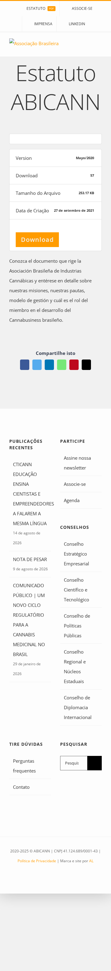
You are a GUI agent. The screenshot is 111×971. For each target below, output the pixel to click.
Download (37, 239)
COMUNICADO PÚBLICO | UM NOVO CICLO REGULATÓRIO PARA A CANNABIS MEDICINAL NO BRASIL (29, 619)
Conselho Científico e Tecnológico (76, 590)
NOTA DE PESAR (30, 559)
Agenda (72, 500)
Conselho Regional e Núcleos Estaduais (75, 666)
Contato (21, 787)
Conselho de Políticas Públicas (77, 626)
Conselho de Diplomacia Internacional (78, 707)
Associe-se (75, 484)
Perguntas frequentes (24, 766)
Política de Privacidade (37, 860)
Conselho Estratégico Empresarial (76, 554)
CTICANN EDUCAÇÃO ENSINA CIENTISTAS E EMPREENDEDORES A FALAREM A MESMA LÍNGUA (30, 493)
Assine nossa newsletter (77, 463)
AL (91, 860)
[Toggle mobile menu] (99, 47)
